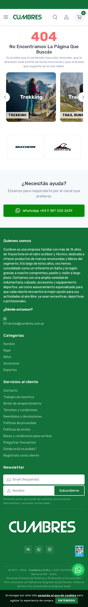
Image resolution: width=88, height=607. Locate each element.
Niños (7, 357)
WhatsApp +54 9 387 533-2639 (47, 211)
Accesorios (11, 363)
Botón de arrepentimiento (22, 403)
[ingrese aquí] (52, 582)
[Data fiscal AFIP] (79, 551)
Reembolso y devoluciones (22, 416)
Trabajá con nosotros (18, 397)
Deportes (10, 370)
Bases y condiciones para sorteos (27, 436)
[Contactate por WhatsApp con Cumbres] (39, 549)
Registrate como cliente (21, 455)
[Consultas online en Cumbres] (28, 549)
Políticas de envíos (16, 429)
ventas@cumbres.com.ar (25, 324)
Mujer (7, 350)
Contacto (10, 391)
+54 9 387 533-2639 (23, 319)
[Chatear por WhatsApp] (78, 570)
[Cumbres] (27, 17)
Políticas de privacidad (19, 423)
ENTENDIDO (67, 600)
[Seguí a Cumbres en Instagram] (50, 549)
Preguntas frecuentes (19, 442)
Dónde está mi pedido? (20, 449)
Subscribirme (69, 491)
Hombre (9, 344)
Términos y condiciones (20, 410)
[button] (55, 17)
